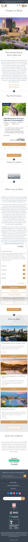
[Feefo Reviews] (14, 524)
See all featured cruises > (19, 297)
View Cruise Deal (13, 144)
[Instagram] (20, 493)
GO (25, 476)
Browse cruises (13, 34)
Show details (21, 283)
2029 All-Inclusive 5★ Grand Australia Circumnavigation (14, 119)
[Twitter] (11, 493)
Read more (13, 356)
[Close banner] (26, 246)
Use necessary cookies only (14, 294)
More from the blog (13, 427)
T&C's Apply (19, 2)
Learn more (13, 86)
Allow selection (14, 290)
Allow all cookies (14, 287)
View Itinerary (7, 135)
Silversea (3, 303)
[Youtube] (14, 493)
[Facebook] (8, 493)
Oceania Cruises (4, 297)
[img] (14, 109)
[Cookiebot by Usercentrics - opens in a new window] (17, 246)
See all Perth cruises (13, 155)
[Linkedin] (17, 493)
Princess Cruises (4, 300)
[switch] (25, 270)
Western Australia (16, 63)
